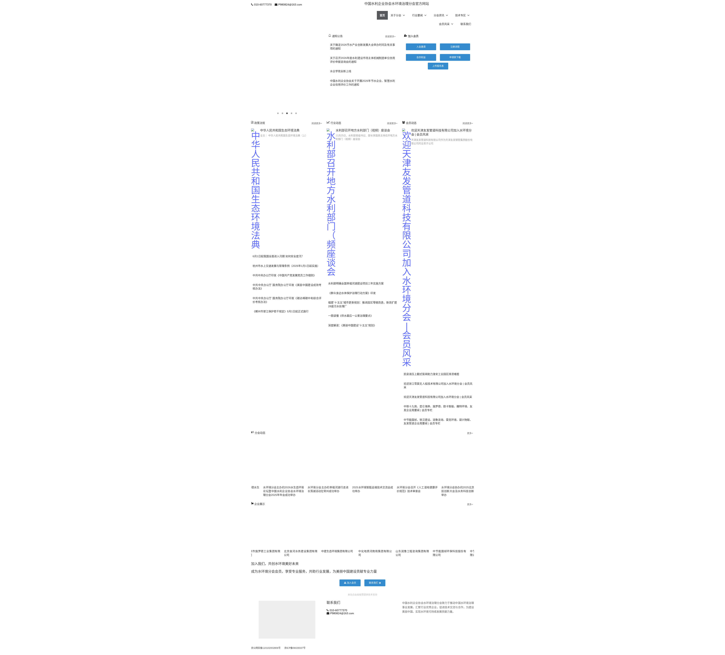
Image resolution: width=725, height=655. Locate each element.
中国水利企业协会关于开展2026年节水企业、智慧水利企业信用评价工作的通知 (362, 82)
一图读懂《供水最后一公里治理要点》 (350, 315)
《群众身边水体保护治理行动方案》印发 (352, 293)
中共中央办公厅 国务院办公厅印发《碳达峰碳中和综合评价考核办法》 (287, 300)
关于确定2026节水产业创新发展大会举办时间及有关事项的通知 (362, 46)
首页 (382, 15)
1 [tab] (278, 113)
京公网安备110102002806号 (266, 648)
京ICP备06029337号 (294, 648)
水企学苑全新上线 (340, 71)
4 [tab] (291, 113)
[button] (421, 46)
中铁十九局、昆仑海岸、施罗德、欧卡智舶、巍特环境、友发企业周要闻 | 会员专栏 (438, 408)
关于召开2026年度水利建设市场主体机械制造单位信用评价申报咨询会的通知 (362, 59)
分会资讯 (439, 15)
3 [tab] (287, 113)
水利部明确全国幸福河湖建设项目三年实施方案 (356, 283)
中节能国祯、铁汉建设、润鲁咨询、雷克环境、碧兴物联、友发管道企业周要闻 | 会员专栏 (438, 421)
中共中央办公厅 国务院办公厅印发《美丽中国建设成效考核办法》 (287, 286)
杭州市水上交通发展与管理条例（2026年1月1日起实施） (286, 265)
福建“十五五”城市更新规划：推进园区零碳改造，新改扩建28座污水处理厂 (362, 304)
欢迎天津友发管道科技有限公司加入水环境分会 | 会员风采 (438, 396)
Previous (250, 74)
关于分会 (396, 15)
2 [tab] (282, 113)
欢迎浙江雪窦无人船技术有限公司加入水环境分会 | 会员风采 (438, 385)
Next (324, 74)
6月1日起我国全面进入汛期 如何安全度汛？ (278, 256)
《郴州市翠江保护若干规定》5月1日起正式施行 (281, 311)
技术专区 (460, 15)
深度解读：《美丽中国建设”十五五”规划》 (352, 325)
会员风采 (444, 23)
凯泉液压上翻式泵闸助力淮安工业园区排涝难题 (431, 374)
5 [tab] (296, 113)
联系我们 (465, 23)
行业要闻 (417, 15)
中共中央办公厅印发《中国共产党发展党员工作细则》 (284, 275)
